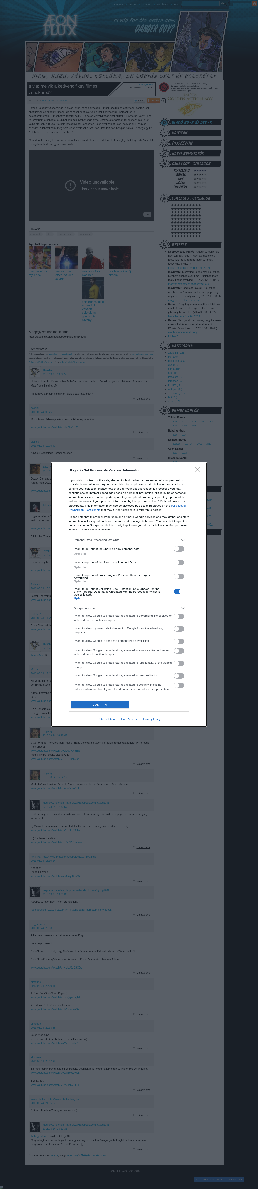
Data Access (129, 719)
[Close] (199, 470)
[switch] (179, 549)
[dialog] (129, 594)
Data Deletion (106, 719)
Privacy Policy (152, 719)
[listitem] (129, 540)
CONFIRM (100, 704)
